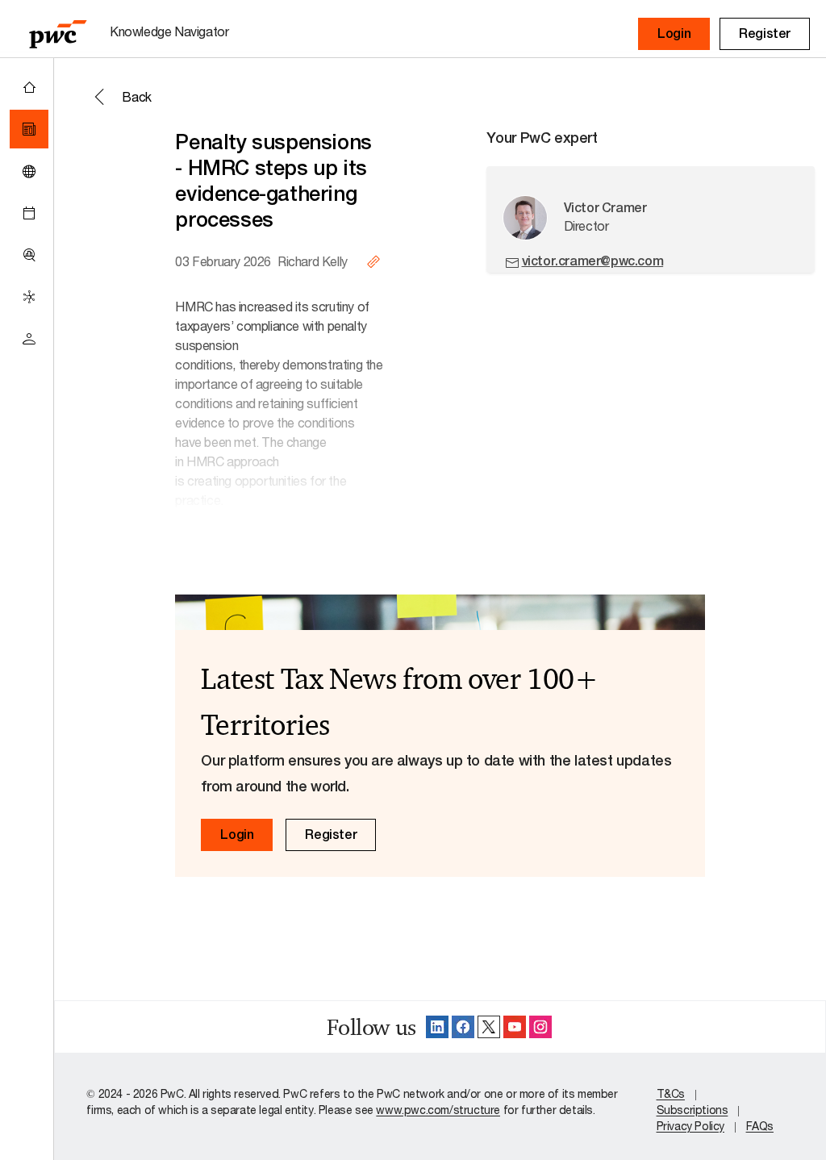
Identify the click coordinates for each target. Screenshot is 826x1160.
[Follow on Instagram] (540, 1027)
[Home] (29, 87)
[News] (29, 129)
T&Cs (671, 1093)
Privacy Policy (690, 1126)
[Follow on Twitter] (489, 1027)
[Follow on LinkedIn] (437, 1027)
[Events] (29, 213)
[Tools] (29, 255)
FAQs (760, 1126)
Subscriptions (692, 1109)
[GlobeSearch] (29, 171)
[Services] (29, 296)
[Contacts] (29, 338)
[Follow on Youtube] (514, 1027)
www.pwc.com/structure (438, 1109)
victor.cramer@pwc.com (593, 261)
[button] (674, 34)
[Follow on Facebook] (463, 1027)
